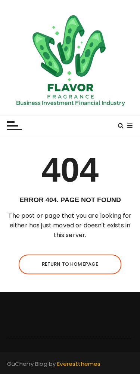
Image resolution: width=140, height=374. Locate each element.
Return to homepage (70, 264)
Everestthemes (78, 364)
